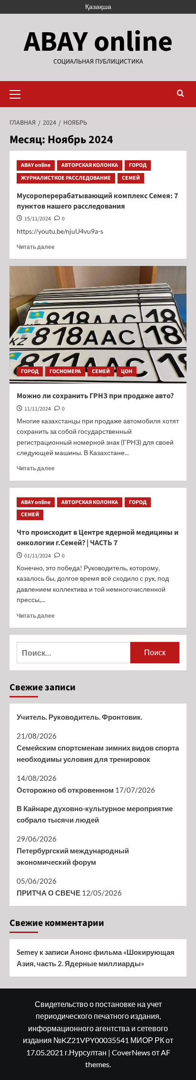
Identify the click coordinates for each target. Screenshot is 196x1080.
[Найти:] (73, 652)
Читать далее (36, 246)
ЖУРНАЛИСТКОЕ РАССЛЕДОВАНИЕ (66, 178)
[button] (19, 93)
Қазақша (98, 6)
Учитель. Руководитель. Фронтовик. (79, 717)
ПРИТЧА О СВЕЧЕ (48, 892)
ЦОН (126, 371)
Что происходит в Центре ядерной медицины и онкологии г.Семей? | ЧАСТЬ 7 (97, 537)
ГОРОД (138, 165)
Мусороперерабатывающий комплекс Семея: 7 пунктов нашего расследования (97, 201)
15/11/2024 (37, 219)
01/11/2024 (37, 556)
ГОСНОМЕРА (65, 371)
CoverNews (131, 1052)
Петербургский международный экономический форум (73, 856)
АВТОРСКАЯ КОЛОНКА (89, 165)
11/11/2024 (37, 409)
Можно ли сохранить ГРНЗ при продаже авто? (95, 396)
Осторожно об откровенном (65, 790)
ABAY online (98, 42)
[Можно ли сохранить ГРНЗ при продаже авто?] (98, 325)
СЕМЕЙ (131, 178)
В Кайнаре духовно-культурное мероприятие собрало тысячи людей (95, 814)
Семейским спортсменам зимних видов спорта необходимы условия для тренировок (98, 753)
